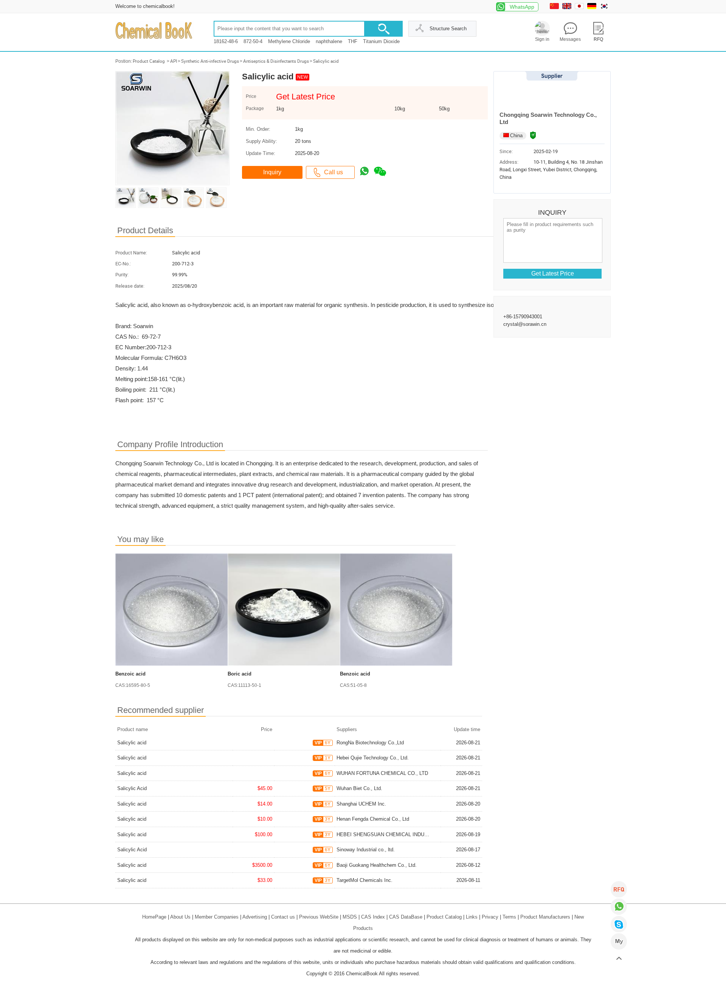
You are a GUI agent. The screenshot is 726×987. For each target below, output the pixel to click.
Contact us (283, 917)
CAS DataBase (405, 917)
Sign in (542, 39)
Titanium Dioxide (381, 41)
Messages (570, 39)
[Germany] (592, 7)
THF (352, 41)
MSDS (350, 917)
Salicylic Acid (132, 788)
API (173, 61)
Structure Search (448, 28)
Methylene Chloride (289, 41)
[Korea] (605, 7)
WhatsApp (522, 7)
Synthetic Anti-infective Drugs (210, 61)
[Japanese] (580, 7)
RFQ (619, 889)
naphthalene (329, 41)
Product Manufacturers (545, 917)
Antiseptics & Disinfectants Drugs (276, 61)
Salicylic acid (326, 61)
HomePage (154, 917)
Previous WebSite (318, 917)
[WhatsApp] (619, 907)
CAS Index (373, 917)
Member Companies (217, 917)
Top (619, 959)
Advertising (254, 917)
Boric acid (239, 674)
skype (619, 924)
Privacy (490, 917)
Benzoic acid (130, 674)
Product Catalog (149, 61)
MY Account (619, 941)
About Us (180, 917)
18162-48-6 (226, 41)
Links (472, 917)
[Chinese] (555, 7)
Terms (509, 917)
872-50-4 (253, 41)
